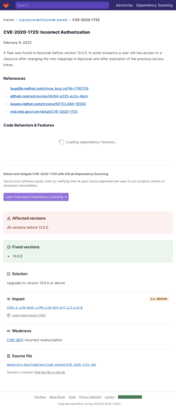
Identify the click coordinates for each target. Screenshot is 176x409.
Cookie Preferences (130, 396)
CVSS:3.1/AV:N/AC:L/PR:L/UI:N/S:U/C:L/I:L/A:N (44, 307)
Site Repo (40, 396)
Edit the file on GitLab (50, 372)
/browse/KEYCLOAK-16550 (48, 104)
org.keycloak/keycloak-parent (43, 20)
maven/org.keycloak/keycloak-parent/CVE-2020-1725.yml (51, 364)
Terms (72, 396)
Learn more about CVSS (29, 315)
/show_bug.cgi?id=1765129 (49, 88)
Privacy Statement (90, 396)
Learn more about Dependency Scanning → (36, 197)
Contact (110, 396)
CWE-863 (15, 340)
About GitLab (57, 396)
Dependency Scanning (154, 5)
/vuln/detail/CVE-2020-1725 (44, 111)
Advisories (124, 5)
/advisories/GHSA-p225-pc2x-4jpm (49, 96)
